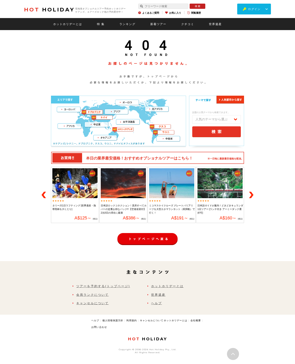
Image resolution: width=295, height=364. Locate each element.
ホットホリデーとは (67, 24)
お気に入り (175, 12)
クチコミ (187, 24)
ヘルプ (156, 303)
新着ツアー (158, 24)
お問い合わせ (99, 327)
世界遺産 (215, 24)
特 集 (101, 24)
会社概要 (195, 320)
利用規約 (131, 320)
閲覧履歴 (196, 12)
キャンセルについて (92, 303)
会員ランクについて (92, 294)
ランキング (127, 24)
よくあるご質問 (150, 12)
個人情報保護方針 (112, 320)
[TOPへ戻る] (147, 235)
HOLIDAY (49, 9)
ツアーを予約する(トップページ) (103, 286)
